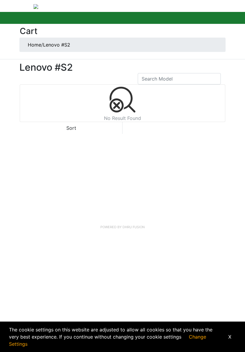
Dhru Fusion (133, 227)
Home (34, 45)
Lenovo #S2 (56, 45)
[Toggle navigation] (25, 5)
